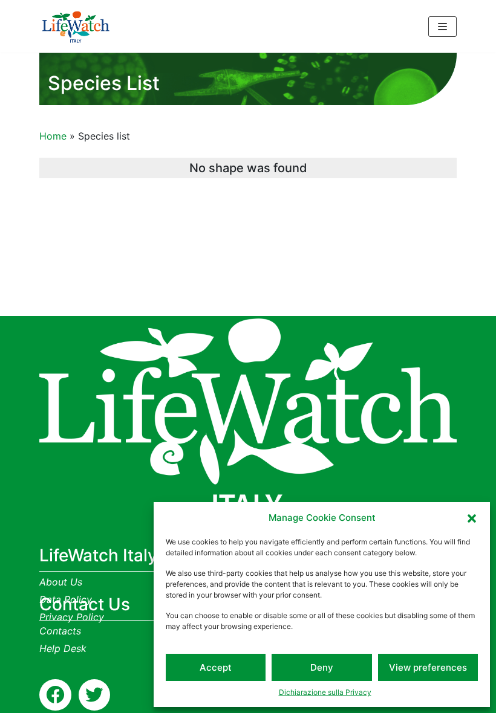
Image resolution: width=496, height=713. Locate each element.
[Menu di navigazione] (442, 26)
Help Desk (62, 648)
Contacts (60, 631)
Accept (216, 667)
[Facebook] (55, 695)
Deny (321, 667)
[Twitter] (95, 695)
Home (53, 136)
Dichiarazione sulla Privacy (325, 692)
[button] (472, 518)
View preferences (428, 667)
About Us (60, 582)
